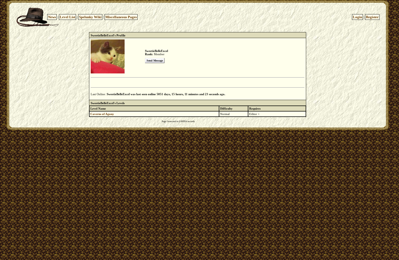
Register (372, 17)
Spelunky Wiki (90, 17)
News (52, 17)
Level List (67, 17)
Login (357, 17)
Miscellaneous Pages (121, 17)
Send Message (155, 60)
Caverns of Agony (102, 114)
